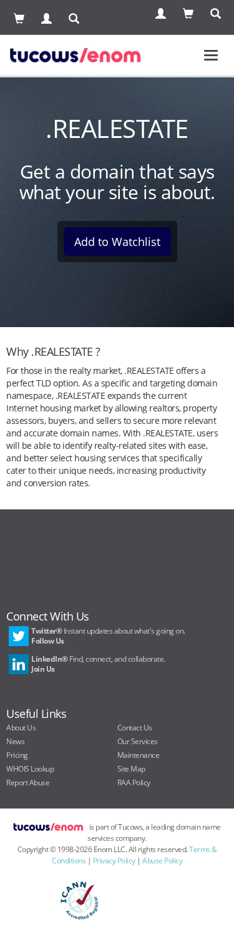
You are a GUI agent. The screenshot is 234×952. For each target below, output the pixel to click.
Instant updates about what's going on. (108, 636)
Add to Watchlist (117, 241)
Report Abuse (27, 782)
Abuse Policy (162, 860)
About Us (21, 727)
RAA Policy (133, 782)
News (15, 741)
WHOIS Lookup (30, 768)
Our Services (137, 741)
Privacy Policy (114, 860)
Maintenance (138, 755)
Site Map (131, 768)
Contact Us (134, 727)
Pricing (17, 755)
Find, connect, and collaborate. (98, 664)
